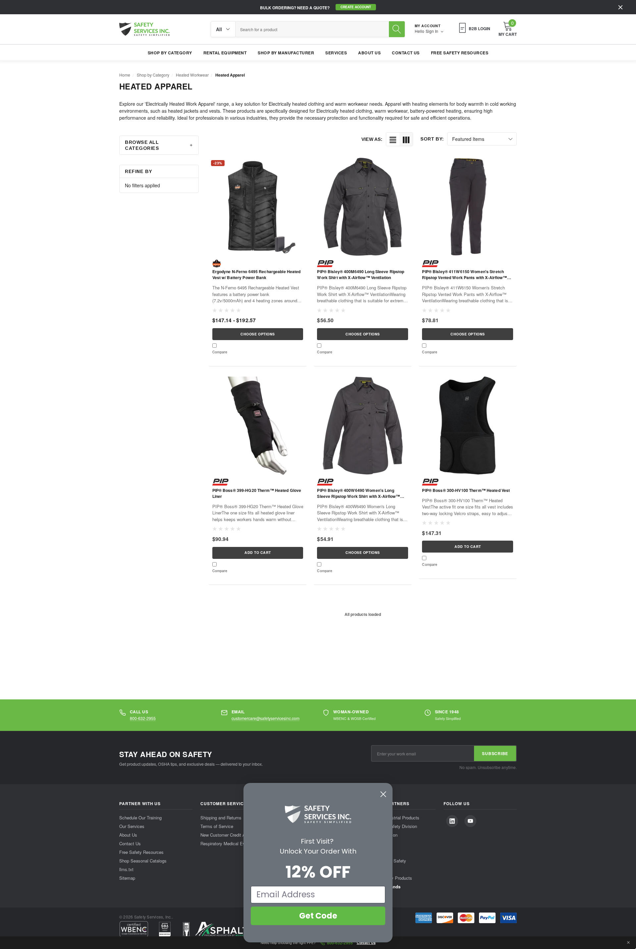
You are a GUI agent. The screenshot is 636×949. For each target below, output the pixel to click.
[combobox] (312, 29)
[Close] (620, 7)
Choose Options (257, 333)
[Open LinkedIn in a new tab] (452, 821)
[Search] (397, 29)
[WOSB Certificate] (164, 929)
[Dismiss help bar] (628, 943)
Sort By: (432, 139)
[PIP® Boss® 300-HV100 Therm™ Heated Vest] (468, 426)
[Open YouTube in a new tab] (470, 821)
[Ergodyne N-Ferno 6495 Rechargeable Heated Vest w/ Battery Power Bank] (258, 207)
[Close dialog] (383, 794)
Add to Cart (257, 552)
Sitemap (127, 878)
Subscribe (495, 753)
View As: (371, 139)
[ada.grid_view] (406, 139)
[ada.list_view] (392, 139)
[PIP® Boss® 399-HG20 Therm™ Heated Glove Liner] (258, 426)
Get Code (318, 915)
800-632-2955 (143, 718)
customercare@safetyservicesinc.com (265, 718)
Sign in (432, 31)
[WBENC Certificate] (133, 929)
